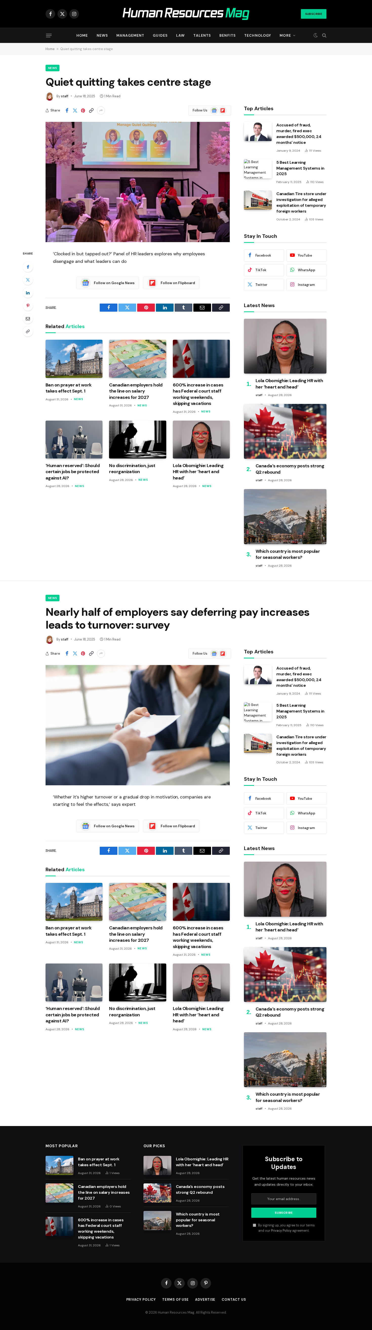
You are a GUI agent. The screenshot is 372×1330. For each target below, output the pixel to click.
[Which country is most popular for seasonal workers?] (285, 516)
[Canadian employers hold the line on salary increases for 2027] (137, 359)
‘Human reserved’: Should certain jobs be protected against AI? (73, 472)
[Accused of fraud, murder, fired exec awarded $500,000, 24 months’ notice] (258, 131)
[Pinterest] (28, 306)
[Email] (28, 318)
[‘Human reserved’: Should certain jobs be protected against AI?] (74, 439)
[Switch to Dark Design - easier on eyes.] (315, 35)
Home (82, 35)
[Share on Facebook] (67, 110)
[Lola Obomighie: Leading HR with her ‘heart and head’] (201, 439)
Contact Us (234, 1299)
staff (64, 96)
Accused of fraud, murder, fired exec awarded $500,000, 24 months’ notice (298, 133)
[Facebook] (28, 267)
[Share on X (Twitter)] (75, 110)
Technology (257, 35)
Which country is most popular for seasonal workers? (288, 554)
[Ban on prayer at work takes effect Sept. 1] (74, 359)
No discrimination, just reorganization (132, 469)
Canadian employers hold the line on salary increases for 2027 (136, 391)
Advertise (205, 1299)
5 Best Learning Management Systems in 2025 (300, 168)
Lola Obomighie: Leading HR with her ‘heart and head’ (198, 472)
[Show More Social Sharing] (101, 110)
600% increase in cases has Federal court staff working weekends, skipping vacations (198, 394)
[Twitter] (28, 280)
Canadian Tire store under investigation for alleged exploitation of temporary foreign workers (301, 202)
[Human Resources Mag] (186, 14)
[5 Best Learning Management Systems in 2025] (258, 168)
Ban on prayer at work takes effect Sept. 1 (69, 388)
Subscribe (313, 14)
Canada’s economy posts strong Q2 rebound (290, 469)
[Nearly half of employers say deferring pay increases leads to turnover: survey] (138, 725)
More (285, 35)
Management (130, 35)
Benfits (227, 35)
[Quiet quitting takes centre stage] (138, 182)
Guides (160, 35)
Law (180, 35)
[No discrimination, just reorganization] (137, 439)
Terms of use (175, 1299)
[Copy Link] (91, 110)
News (102, 35)
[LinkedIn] (28, 293)
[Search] (323, 35)
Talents (202, 35)
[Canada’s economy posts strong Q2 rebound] (285, 431)
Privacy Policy (281, 1231)
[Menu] (49, 35)
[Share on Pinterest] (83, 110)
